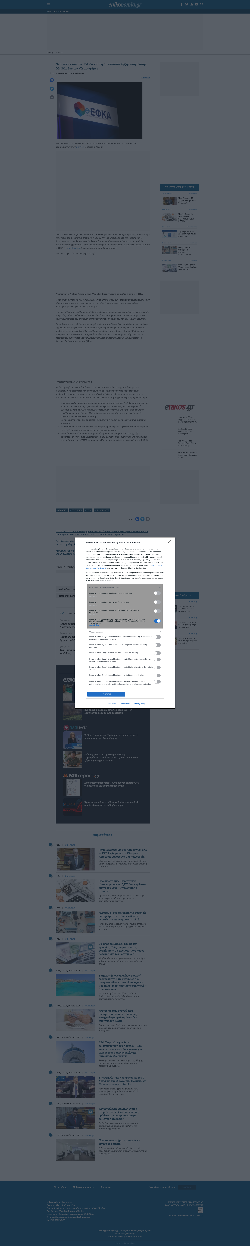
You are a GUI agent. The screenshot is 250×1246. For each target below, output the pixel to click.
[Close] (170, 542)
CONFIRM (106, 694)
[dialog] (125, 623)
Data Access (125, 704)
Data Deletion (110, 704)
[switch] (157, 593)
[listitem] (125, 587)
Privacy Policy (139, 704)
